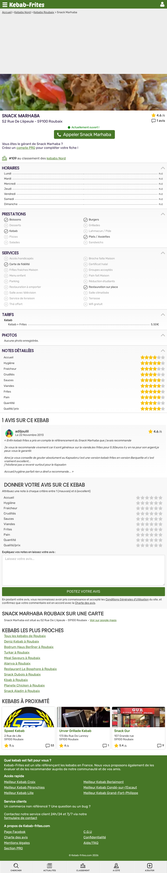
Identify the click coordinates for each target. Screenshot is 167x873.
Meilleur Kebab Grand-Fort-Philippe (111, 793)
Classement (83, 870)
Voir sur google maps (103, 620)
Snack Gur (122, 731)
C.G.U (88, 832)
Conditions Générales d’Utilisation (127, 599)
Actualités (49, 870)
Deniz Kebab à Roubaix (21, 641)
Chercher (16, 870)
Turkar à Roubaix (17, 652)
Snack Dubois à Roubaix (22, 674)
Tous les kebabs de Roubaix (25, 636)
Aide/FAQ (91, 843)
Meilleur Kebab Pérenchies (24, 787)
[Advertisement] (83, 44)
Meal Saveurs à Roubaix (22, 658)
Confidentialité (95, 837)
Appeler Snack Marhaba (87, 134)
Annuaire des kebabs (27, 4)
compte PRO (25, 148)
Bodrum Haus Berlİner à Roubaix (29, 647)
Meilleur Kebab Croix (19, 782)
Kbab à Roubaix (16, 680)
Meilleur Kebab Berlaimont (104, 782)
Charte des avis (85, 603)
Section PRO (13, 848)
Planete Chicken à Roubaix (24, 685)
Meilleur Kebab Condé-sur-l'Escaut (110, 787)
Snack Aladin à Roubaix (22, 691)
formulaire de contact (20, 818)
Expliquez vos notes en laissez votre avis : (29, 552)
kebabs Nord (56, 158)
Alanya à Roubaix (17, 663)
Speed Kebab (14, 731)
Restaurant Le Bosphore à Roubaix (30, 669)
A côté (116, 870)
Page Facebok (14, 832)
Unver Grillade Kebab (75, 731)
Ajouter (149, 870)
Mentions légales (17, 843)
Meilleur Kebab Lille (19, 793)
